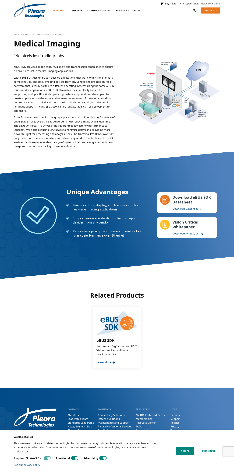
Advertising (90, 458)
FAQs (139, 426)
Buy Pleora (170, 3)
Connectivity (58, 10)
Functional (63, 458)
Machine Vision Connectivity (33, 34)
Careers (175, 415)
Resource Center (146, 422)
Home (16, 34)
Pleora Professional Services (115, 426)
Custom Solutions (98, 10)
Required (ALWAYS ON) (28, 458)
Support (175, 419)
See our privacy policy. (27, 465)
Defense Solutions (109, 419)
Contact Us (211, 10)
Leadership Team (78, 419)
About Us (73, 415)
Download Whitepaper (186, 233)
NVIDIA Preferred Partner (151, 415)
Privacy (174, 426)
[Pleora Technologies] (30, 10)
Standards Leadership (81, 422)
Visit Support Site (189, 3)
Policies (175, 422)
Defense (77, 10)
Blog (137, 10)
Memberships (144, 419)
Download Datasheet (185, 208)
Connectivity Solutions (111, 415)
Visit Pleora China (210, 3)
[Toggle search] (194, 10)
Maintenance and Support (113, 422)
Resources (122, 10)
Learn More (103, 362)
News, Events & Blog (80, 426)
